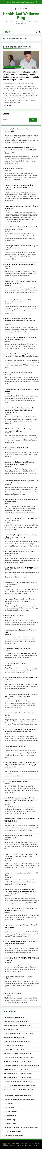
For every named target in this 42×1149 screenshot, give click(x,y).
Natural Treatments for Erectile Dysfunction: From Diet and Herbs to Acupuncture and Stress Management (20, 856)
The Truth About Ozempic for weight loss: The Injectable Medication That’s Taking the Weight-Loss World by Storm (21, 150)
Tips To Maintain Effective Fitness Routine (18, 373)
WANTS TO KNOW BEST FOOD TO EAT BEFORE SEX (21, 568)
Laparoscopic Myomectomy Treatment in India (19, 1057)
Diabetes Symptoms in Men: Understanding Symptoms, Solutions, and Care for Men (20, 2)
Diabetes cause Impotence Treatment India (18, 1081)
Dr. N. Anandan (9, 1108)
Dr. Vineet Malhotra (10, 1112)
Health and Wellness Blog (21, 16)
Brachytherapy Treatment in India (14, 1037)
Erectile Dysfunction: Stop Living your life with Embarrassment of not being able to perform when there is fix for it (20, 800)
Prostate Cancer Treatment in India (15, 1021)
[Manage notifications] (4, 1144)
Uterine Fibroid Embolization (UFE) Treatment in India (21, 1065)
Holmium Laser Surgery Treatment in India (17, 1061)
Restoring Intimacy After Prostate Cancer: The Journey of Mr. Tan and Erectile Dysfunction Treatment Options (19, 410)
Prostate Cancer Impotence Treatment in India (19, 1100)
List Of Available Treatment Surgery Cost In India (20, 1085)
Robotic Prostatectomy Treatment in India (17, 1025)
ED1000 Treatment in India (12, 1132)
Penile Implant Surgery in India (14, 1017)
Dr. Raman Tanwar (10, 1116)
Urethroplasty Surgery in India (13, 1136)
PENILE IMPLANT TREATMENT (12, 67)
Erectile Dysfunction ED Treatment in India (18, 1073)
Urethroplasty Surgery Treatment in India (17, 1041)
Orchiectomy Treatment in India (14, 1049)
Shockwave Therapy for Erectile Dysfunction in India (21, 1128)
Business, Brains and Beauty (13, 168)
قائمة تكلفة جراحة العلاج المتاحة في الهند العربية (19, 1089)
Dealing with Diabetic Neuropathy (15, 746)
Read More (6, 106)
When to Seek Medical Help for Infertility (17, 649)
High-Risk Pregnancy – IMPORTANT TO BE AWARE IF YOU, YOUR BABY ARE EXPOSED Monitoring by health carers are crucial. (21, 765)
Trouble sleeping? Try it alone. (14, 615)
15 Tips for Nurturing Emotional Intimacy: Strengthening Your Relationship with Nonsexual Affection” (20, 321)
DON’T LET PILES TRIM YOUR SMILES (16, 781)
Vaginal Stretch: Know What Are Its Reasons (18, 977)
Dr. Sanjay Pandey (10, 1124)
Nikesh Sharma (9, 83)
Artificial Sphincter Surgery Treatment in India (18, 1033)
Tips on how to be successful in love (16, 448)
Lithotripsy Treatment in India (13, 1045)
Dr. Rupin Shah (8, 1104)
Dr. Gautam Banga (10, 1120)
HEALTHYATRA (21, 1145)
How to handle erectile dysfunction (15, 663)
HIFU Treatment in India (11, 1029)
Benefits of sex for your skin (13, 993)
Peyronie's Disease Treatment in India (16, 1069)
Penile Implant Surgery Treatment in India (17, 1053)
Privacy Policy (32, 1145)
